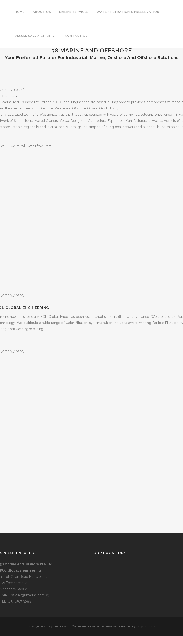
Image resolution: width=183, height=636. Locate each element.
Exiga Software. (146, 626)
